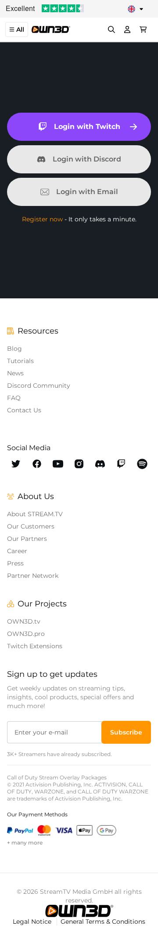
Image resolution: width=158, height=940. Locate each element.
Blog (14, 348)
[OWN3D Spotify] (142, 464)
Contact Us (24, 410)
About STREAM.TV (35, 514)
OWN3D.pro (26, 634)
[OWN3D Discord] (100, 464)
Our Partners (27, 539)
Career (17, 551)
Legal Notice (33, 921)
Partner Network (32, 576)
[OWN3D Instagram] (79, 464)
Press (15, 563)
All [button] (20, 29)
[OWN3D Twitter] (16, 464)
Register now (42, 219)
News (15, 373)
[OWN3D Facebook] (37, 464)
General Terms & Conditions (103, 921)
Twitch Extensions (34, 646)
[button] (126, 732)
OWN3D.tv (23, 621)
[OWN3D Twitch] (121, 464)
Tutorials (20, 361)
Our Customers (30, 526)
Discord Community (38, 385)
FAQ (14, 398)
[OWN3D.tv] (79, 911)
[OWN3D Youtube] (58, 464)
